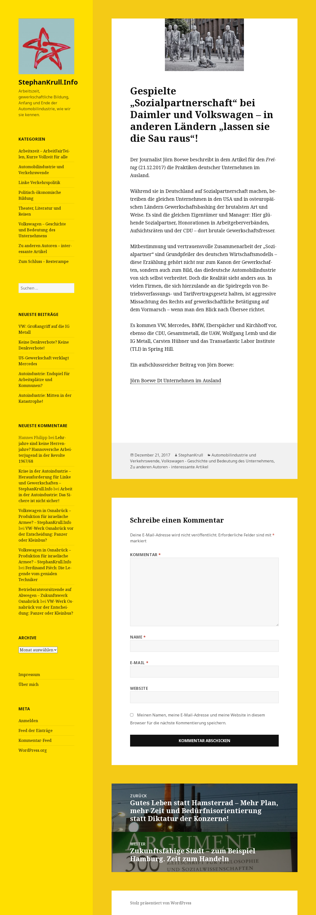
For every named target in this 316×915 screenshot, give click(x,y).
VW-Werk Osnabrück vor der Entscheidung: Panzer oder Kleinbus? (46, 534)
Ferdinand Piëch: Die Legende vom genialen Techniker (45, 573)
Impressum (29, 674)
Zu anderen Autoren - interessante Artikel (169, 467)
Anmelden (28, 720)
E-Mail (139, 662)
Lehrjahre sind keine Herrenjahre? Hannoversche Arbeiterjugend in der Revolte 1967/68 (45, 449)
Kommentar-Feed (35, 740)
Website (139, 688)
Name (138, 637)
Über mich (29, 684)
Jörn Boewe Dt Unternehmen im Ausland (175, 380)
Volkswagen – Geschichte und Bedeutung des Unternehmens (42, 229)
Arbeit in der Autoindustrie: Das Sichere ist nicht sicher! (45, 494)
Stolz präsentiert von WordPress (160, 903)
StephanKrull (190, 455)
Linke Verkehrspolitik (39, 182)
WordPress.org (33, 750)
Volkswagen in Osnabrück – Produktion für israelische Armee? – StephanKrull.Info (45, 516)
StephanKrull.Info (48, 82)
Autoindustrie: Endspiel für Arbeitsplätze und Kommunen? (44, 379)
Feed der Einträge (36, 730)
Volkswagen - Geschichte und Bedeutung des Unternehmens (217, 461)
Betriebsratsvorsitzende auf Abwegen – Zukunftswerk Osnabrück (45, 595)
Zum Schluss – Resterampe (44, 261)
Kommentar (145, 554)
